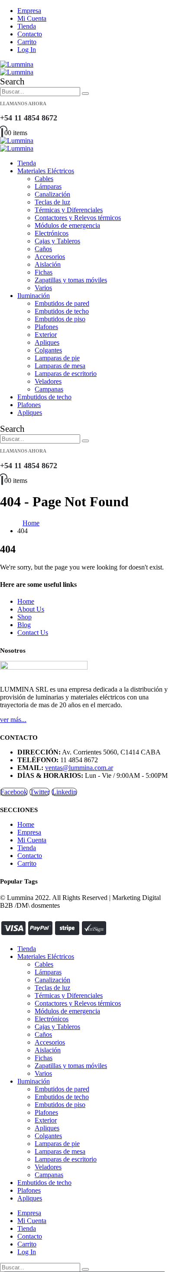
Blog (24, 624)
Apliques (47, 342)
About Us (30, 609)
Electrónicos (51, 233)
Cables (44, 178)
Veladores (48, 381)
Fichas (43, 272)
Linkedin (64, 792)
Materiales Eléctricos (45, 171)
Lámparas (48, 186)
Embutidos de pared (62, 303)
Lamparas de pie (57, 358)
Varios (43, 287)
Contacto (29, 34)
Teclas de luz (52, 202)
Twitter (39, 792)
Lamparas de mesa (60, 365)
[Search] (85, 93)
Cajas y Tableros (57, 241)
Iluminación (33, 295)
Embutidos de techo (62, 311)
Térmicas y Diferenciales (69, 210)
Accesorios (50, 256)
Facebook (13, 792)
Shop (24, 617)
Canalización (52, 194)
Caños (43, 248)
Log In (26, 49)
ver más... (13, 719)
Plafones (46, 326)
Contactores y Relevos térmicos (78, 217)
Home (25, 601)
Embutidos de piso (60, 319)
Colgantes (48, 350)
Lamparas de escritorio (66, 373)
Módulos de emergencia (67, 225)
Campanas (49, 389)
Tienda (26, 26)
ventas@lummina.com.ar (79, 767)
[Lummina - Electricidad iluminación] (16, 68)
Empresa (29, 10)
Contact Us (32, 632)
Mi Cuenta (31, 18)
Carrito (26, 41)
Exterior (46, 334)
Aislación (48, 264)
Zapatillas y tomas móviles (71, 280)
